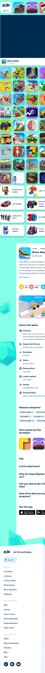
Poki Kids (7, 648)
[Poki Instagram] (12, 664)
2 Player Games (10, 581)
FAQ (5, 605)
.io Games (8, 576)
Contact (7, 610)
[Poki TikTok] (6, 664)
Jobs (5, 657)
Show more (23, 277)
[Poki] (6, 5)
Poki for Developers (11, 643)
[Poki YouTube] (18, 664)
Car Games (25, 416)
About (6, 639)
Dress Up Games (10, 590)
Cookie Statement (11, 623)
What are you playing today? (7, 10)
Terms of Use (9, 628)
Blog (5, 652)
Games (34, 248)
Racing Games (26, 412)
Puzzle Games (9, 585)
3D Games (39, 416)
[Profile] (4, 10)
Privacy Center (9, 614)
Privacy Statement (11, 619)
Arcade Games (27, 421)
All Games (8, 594)
